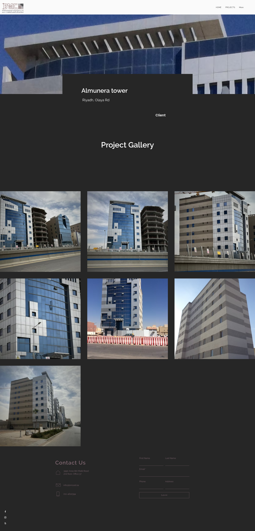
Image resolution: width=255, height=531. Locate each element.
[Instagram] (5, 517)
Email (142, 469)
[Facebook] (5, 511)
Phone (142, 481)
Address (169, 481)
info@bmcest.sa (71, 485)
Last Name (170, 458)
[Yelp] (5, 523)
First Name (144, 458)
